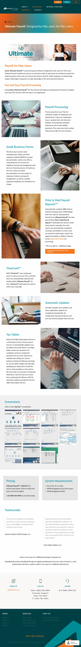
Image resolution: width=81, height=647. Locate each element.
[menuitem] (58, 2)
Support (25, 10)
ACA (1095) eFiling (29, 623)
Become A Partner (54, 7)
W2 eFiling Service (29, 620)
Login (58, 2)
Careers (4, 625)
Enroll (67, 2)
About (24, 7)
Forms (4, 620)
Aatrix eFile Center (57, 239)
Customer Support (29, 625)
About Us (5, 623)
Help (76, 2)
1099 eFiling (27, 618)
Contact (38, 10)
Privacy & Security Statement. (67, 642)
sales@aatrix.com (13, 590)
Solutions (36, 7)
